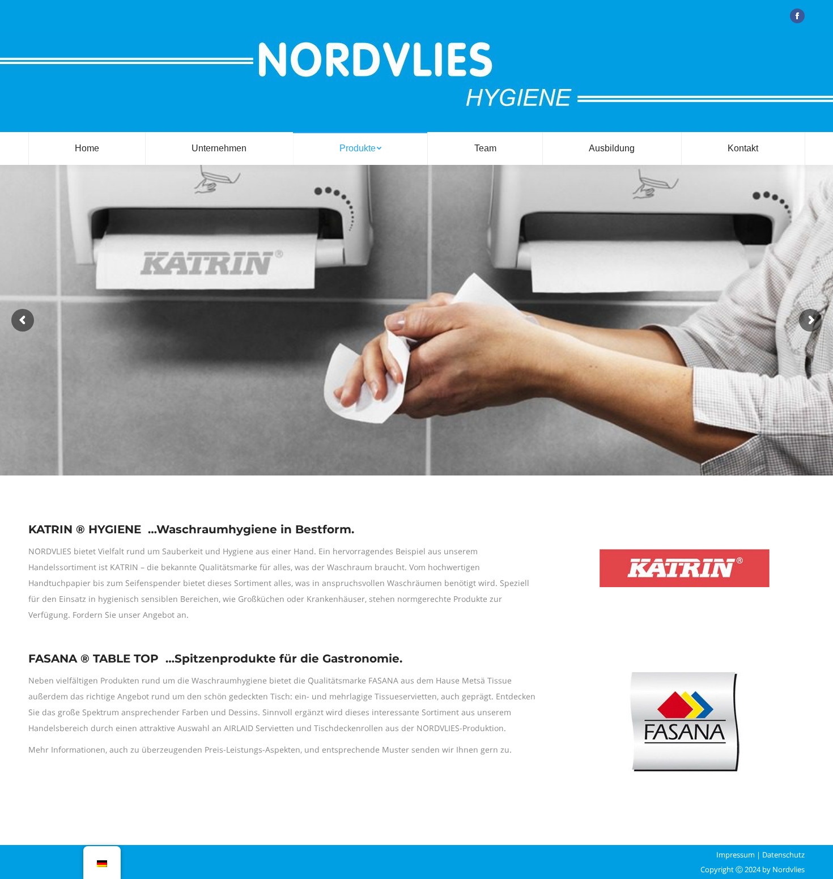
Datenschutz (783, 855)
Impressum (735, 855)
